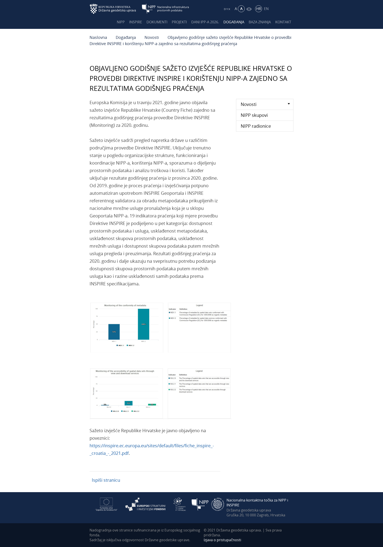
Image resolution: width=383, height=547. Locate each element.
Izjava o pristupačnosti (222, 539)
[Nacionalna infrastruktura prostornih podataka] (165, 8)
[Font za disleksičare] (227, 9)
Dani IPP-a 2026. (205, 22)
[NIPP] (200, 503)
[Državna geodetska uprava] (116, 8)
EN (266, 8)
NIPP (121, 22)
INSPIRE (135, 22)
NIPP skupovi (254, 115)
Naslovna (98, 37)
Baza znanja (260, 22)
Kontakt (283, 22)
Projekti (179, 22)
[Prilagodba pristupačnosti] (249, 9)
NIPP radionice (256, 126)
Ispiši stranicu (106, 480)
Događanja (233, 22)
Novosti (152, 37)
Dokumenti (157, 22)
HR (258, 8)
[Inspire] (217, 503)
